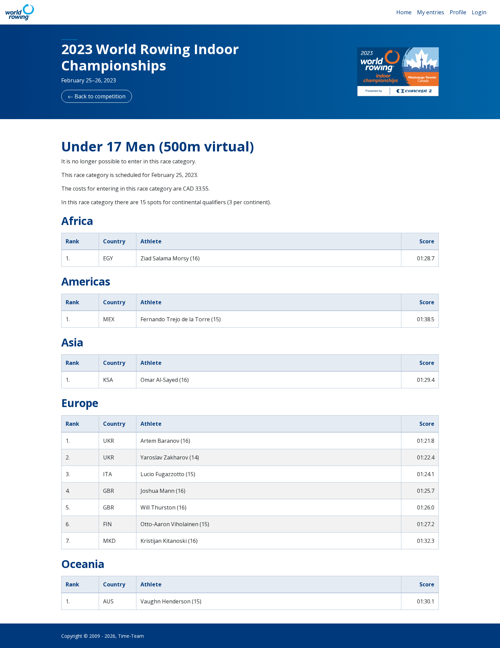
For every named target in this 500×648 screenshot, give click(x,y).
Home (404, 12)
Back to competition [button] (99, 96)
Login (479, 12)
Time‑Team (131, 636)
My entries (430, 12)
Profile (458, 12)
